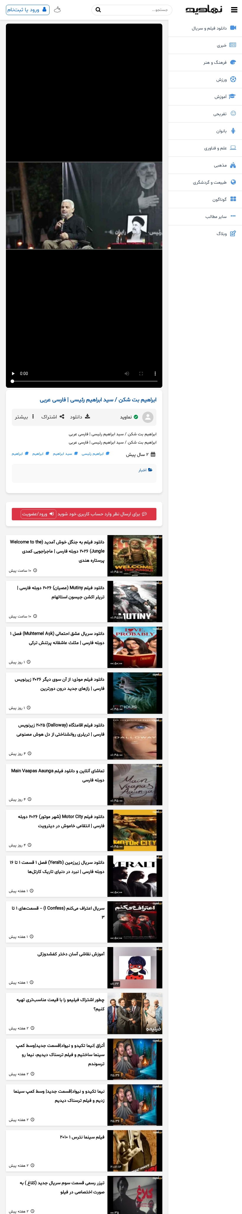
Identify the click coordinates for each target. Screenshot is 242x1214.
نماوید (126, 417)
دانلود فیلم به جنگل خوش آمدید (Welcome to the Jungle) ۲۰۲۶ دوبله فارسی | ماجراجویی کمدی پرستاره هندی (57, 551)
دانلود (77, 417)
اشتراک (49, 417)
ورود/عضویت (35, 514)
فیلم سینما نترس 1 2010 (82, 1137)
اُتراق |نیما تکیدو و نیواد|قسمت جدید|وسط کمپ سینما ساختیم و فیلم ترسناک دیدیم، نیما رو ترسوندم (60, 1055)
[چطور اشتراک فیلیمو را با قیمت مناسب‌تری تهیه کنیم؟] (134, 1013)
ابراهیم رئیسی (93, 454)
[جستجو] (98, 10)
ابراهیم (37, 454)
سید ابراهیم (62, 454)
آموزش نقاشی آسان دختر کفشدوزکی (70, 954)
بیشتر (22, 417)
